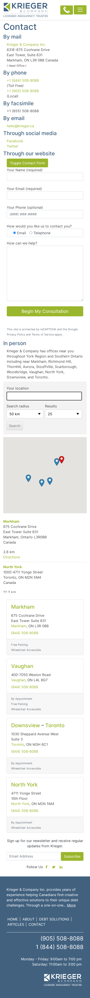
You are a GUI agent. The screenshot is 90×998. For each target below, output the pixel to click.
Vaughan (22, 666)
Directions (11, 557)
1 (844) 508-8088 (59, 947)
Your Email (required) (24, 188)
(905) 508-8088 (61, 938)
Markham (11, 521)
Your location (18, 388)
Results (51, 406)
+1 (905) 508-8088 (23, 91)
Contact (37, 924)
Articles (15, 924)
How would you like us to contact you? (39, 226)
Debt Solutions (54, 919)
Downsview (25, 725)
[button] (61, 459)
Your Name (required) (25, 170)
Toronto (54, 725)
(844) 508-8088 (24, 633)
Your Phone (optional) (25, 207)
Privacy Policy (16, 334)
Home (12, 919)
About (28, 919)
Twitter (12, 146)
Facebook (15, 141)
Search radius (18, 406)
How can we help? (22, 243)
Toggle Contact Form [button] (27, 163)
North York (12, 567)
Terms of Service (43, 334)
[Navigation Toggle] (80, 9)
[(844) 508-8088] (66, 10)
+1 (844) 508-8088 (23, 80)
